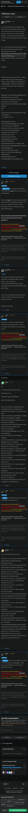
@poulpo (5, 660)
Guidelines (21, 799)
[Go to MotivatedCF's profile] (11, 772)
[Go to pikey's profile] (2, 382)
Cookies (22, 788)
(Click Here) (22, 225)
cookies (9, 801)
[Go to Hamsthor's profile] (3, 772)
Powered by (14, 792)
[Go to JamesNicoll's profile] (5, 772)
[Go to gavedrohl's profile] (2, 22)
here (12, 191)
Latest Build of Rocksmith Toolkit (6, 518)
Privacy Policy (7, 788)
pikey (6, 382)
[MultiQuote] (2, 265)
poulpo (7, 550)
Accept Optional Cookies (18, 810)
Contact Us (15, 788)
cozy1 (6, 181)
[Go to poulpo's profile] (2, 550)
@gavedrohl (6, 188)
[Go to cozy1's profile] (2, 182)
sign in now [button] (9, 722)
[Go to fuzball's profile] (7, 772)
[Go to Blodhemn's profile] (9, 772)
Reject (4, 810)
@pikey (5, 498)
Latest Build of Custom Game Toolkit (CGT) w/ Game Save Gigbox (12, 236)
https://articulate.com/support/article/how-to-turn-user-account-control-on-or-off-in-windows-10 (13, 218)
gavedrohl (7, 21)
